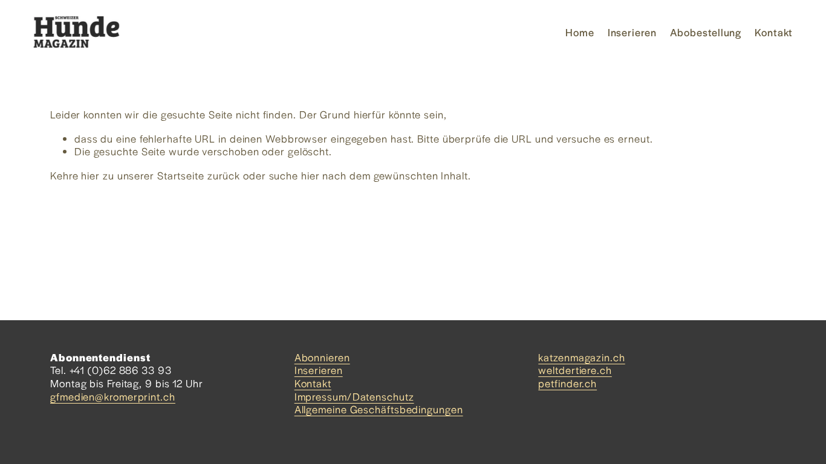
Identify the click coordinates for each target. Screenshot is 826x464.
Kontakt (774, 32)
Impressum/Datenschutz (354, 397)
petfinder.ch (567, 383)
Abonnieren (322, 357)
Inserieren (632, 32)
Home (579, 32)
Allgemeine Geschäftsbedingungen (378, 409)
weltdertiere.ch (575, 370)
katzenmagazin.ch (581, 357)
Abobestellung (706, 32)
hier (90, 175)
